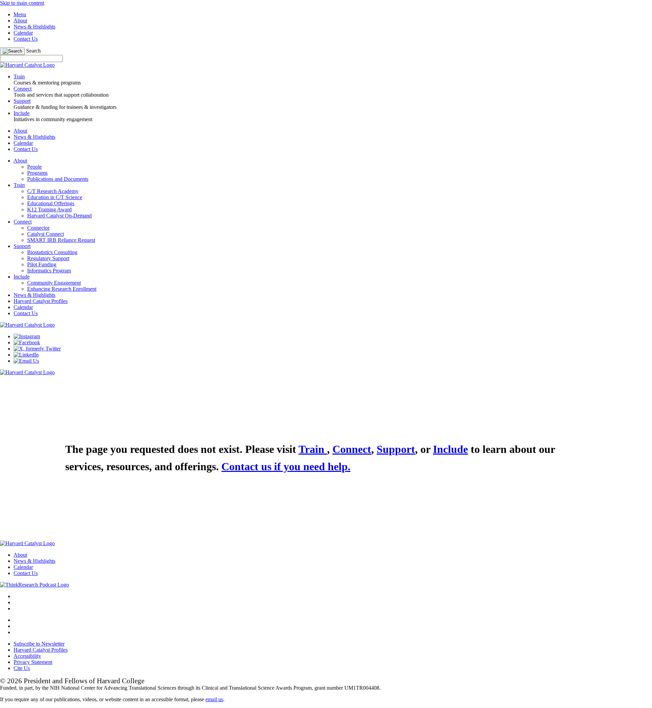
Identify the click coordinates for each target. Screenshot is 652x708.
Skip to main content (22, 3)
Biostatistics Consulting (52, 252)
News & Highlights (34, 27)
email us (214, 699)
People (34, 167)
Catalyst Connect (45, 234)
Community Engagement (54, 283)
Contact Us (26, 39)
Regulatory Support (48, 258)
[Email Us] (26, 361)
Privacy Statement (33, 662)
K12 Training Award (49, 209)
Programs (37, 173)
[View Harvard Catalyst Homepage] (27, 65)
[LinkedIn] (26, 355)
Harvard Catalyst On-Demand (59, 215)
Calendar (23, 33)
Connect (23, 222)
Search (33, 51)
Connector (38, 228)
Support (22, 246)
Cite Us (22, 668)
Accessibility (27, 656)
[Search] (12, 51)
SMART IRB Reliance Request (61, 240)
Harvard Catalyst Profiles (41, 301)
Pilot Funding (41, 264)
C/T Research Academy (52, 191)
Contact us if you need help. (285, 466)
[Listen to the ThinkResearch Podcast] (34, 585)
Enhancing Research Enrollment (61, 289)
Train (19, 185)
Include (22, 277)
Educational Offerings (50, 203)
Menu (20, 14)
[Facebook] (27, 342)
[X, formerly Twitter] (37, 348)
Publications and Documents (57, 179)
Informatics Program (49, 270)
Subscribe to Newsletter (39, 644)
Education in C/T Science (54, 197)
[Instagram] (27, 336)
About (20, 20)
